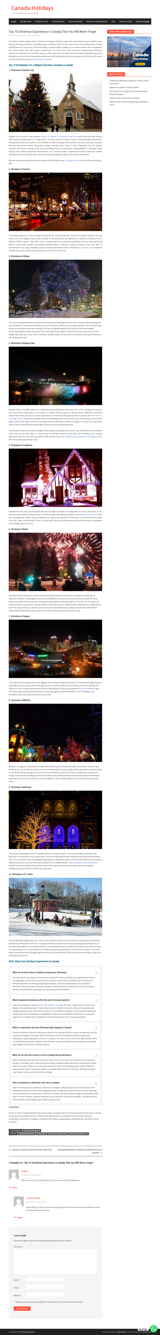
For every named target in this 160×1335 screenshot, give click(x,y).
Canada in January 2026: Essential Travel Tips (32, 1149)
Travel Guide (125, 21)
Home (13, 21)
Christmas (41, 1134)
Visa (113, 21)
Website (17, 1295)
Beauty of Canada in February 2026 (124, 87)
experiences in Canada (41, 59)
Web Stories (142, 21)
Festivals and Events (97, 21)
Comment (19, 1246)
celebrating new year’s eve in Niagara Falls (83, 436)
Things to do (41, 21)
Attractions (58, 21)
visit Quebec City (72, 160)
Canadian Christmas (26, 1134)
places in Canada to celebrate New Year (59, 136)
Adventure (25, 21)
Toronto (84, 247)
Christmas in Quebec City (78, 1134)
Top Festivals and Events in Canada (124, 98)
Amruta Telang (35, 35)
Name (17, 1280)
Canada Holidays (32, 7)
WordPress (122, 1332)
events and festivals (89, 514)
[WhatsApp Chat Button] (154, 1329)
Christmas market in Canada (50, 1005)
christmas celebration (57, 1134)
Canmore (84, 688)
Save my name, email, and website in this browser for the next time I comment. (49, 1302)
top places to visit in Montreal (85, 862)
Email (17, 1287)
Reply (14, 1187)
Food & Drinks (75, 21)
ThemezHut (146, 1332)
